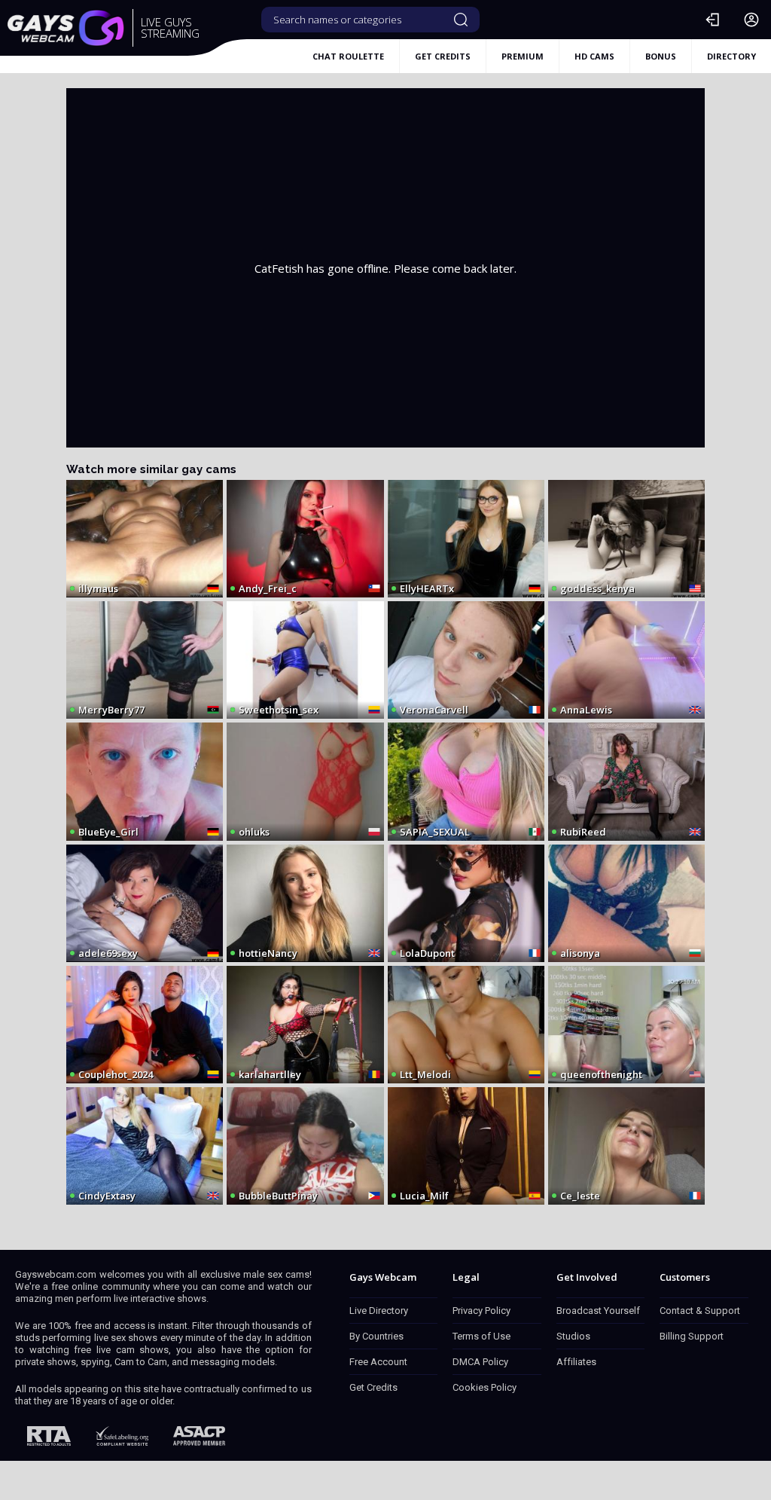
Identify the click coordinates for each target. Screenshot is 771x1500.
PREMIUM (522, 56)
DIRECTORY (731, 56)
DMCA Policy (480, 1362)
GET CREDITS (443, 56)
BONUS (660, 56)
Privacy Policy (481, 1310)
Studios (573, 1336)
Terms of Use (481, 1336)
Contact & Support (700, 1310)
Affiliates (576, 1362)
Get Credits (373, 1387)
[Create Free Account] (751, 19)
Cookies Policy (485, 1387)
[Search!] (461, 19)
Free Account (378, 1362)
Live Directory (378, 1310)
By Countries (376, 1336)
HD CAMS (594, 56)
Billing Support (692, 1336)
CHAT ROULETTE (348, 56)
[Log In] (712, 19)
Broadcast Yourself (598, 1310)
